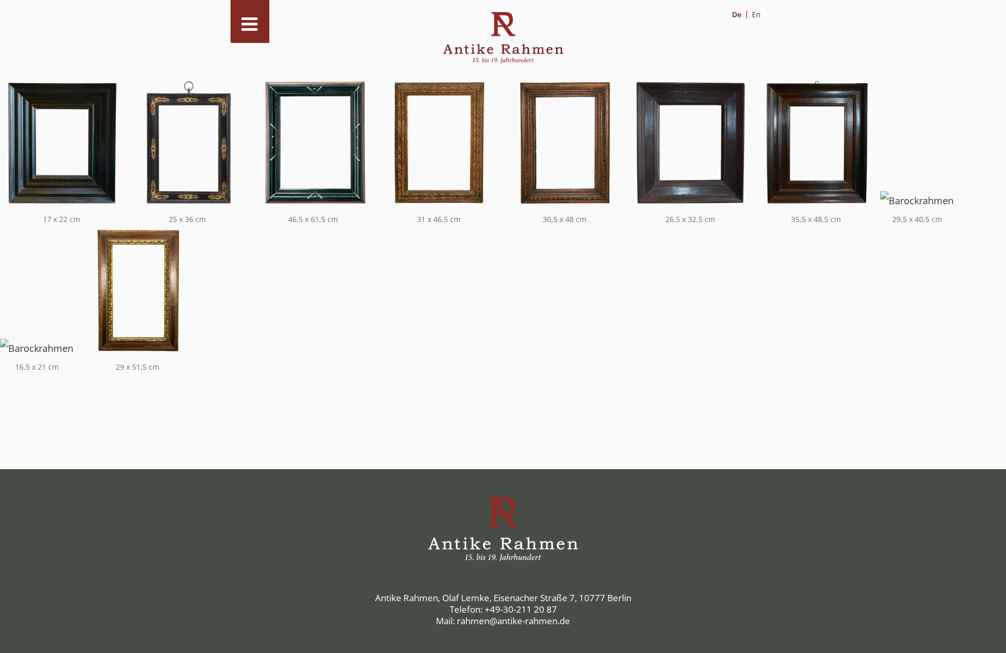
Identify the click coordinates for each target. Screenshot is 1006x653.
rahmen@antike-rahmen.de (513, 621)
